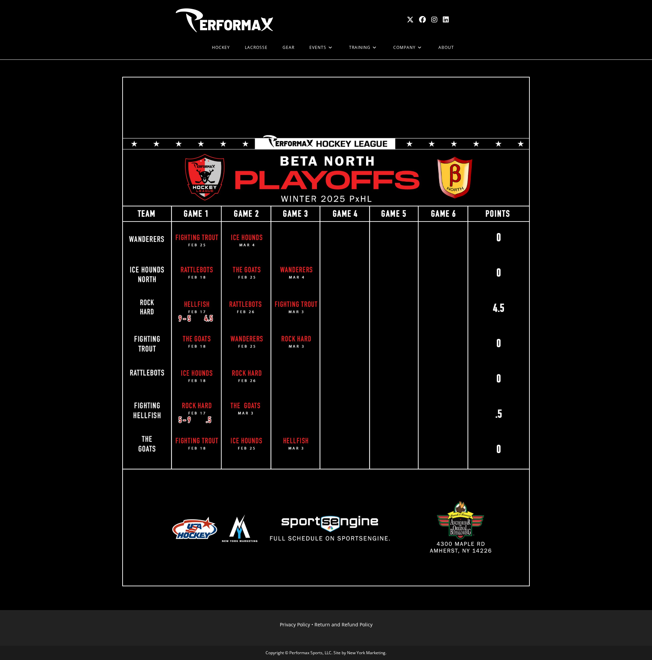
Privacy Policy (295, 624)
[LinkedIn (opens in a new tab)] (446, 19)
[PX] (196, 47)
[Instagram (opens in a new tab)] (434, 19)
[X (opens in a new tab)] (410, 19)
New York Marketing (366, 653)
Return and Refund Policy (343, 624)
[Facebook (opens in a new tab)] (422, 19)
